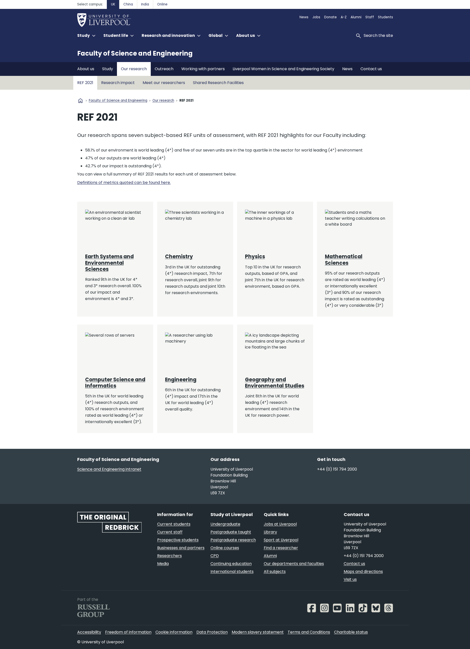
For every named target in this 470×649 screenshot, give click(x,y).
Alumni (356, 17)
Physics (255, 256)
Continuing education (231, 563)
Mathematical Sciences (343, 259)
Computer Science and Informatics (115, 382)
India (145, 4)
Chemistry (179, 256)
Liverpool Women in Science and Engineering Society (283, 69)
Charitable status (351, 632)
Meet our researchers (164, 83)
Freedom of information (128, 632)
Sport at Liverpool (281, 540)
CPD (214, 556)
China (128, 4)
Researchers (169, 556)
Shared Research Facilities (218, 83)
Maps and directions (363, 571)
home (80, 101)
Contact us (371, 69)
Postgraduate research (233, 540)
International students (232, 571)
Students (385, 17)
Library (270, 532)
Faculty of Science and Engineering (135, 53)
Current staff (170, 532)
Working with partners (203, 69)
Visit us (350, 579)
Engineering (180, 379)
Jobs (316, 17)
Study (107, 69)
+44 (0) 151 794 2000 (337, 469)
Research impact (118, 83)
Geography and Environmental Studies (274, 382)
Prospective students (178, 540)
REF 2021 (85, 83)
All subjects (275, 571)
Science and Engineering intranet (109, 469)
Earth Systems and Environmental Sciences (109, 263)
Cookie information (173, 632)
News (304, 17)
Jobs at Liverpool (280, 524)
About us (85, 69)
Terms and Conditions (309, 632)
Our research (134, 69)
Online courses (224, 548)
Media (163, 563)
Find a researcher (281, 548)
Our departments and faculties (294, 563)
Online (162, 4)
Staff (369, 17)
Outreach (164, 69)
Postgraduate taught (230, 532)
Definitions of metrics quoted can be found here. (124, 182)
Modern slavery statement (258, 632)
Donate (330, 17)
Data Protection (212, 632)
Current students (173, 524)
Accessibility (89, 632)
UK (113, 4)
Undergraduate (225, 524)
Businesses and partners (181, 548)
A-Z (344, 17)
